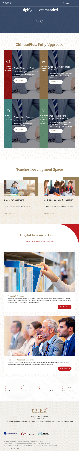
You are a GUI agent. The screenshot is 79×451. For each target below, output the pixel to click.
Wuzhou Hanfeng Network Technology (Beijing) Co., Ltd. (19, 445)
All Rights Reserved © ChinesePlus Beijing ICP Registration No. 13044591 (25, 441)
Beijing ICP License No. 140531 (42, 443)
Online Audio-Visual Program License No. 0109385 (18, 443)
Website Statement (42, 445)
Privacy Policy (53, 445)
